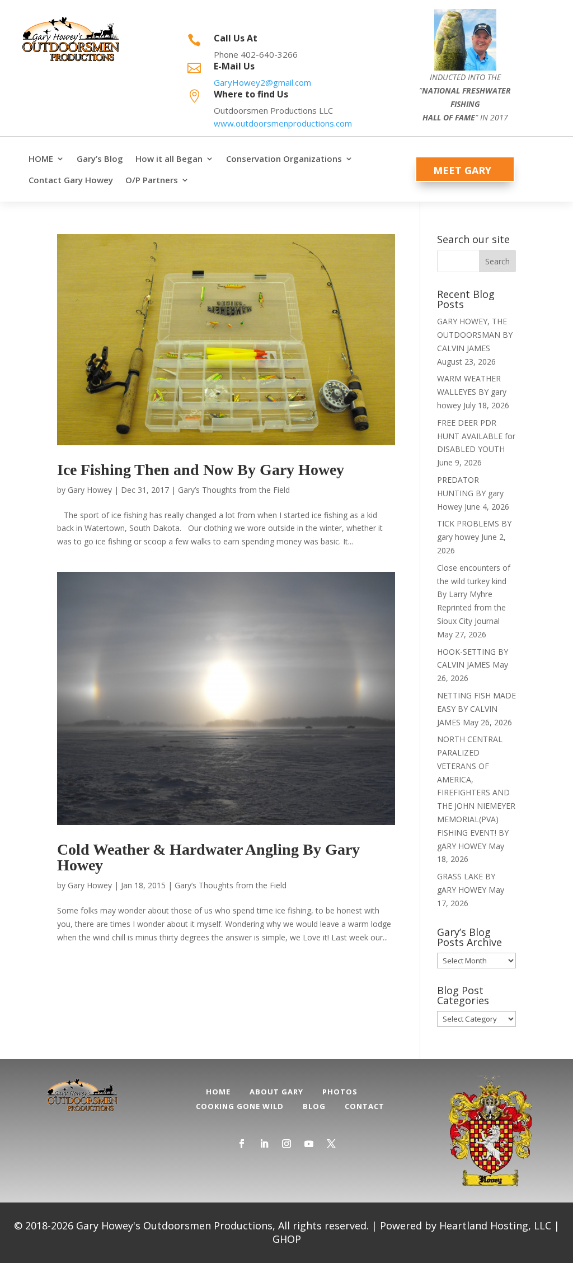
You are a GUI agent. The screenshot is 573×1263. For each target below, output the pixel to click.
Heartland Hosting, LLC (495, 1225)
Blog (314, 1106)
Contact (364, 1106)
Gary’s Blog (100, 158)
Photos (340, 1092)
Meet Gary (462, 170)
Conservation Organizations (284, 158)
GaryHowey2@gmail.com (262, 82)
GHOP (287, 1239)
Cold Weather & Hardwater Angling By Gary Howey (208, 857)
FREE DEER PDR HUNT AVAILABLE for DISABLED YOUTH (476, 436)
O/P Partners (151, 180)
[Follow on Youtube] (309, 1144)
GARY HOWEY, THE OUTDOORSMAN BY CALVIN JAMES (475, 334)
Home (218, 1092)
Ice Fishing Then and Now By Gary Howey (200, 469)
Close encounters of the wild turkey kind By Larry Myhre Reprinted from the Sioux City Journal (473, 594)
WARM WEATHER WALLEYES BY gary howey (471, 392)
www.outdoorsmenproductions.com (283, 123)
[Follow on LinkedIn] (264, 1144)
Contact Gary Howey (71, 180)
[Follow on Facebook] (242, 1144)
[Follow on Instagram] (286, 1144)
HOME (41, 158)
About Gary (276, 1092)
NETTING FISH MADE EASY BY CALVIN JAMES (476, 709)
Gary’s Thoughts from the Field (234, 489)
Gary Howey (90, 489)
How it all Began (169, 158)
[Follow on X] (331, 1144)
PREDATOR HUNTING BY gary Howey (470, 493)
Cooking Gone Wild (240, 1106)
